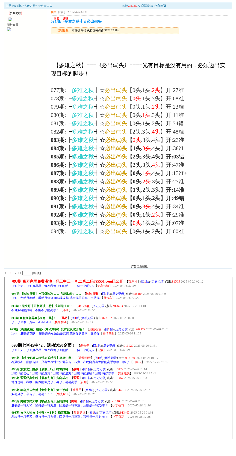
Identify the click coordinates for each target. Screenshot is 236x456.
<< (5, 273)
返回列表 (147, 5)
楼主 (53, 12)
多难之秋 (15, 13)
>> (20, 273)
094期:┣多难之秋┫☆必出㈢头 (32, 5)
